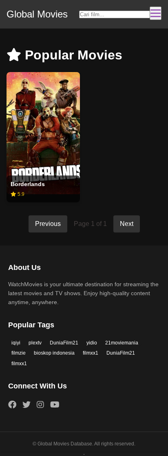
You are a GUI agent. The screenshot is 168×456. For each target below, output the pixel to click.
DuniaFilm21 (64, 343)
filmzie (18, 353)
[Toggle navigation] (155, 13)
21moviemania (121, 343)
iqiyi (15, 343)
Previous (48, 223)
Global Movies (37, 14)
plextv (35, 343)
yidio (91, 343)
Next (126, 223)
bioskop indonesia (54, 353)
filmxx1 (90, 353)
